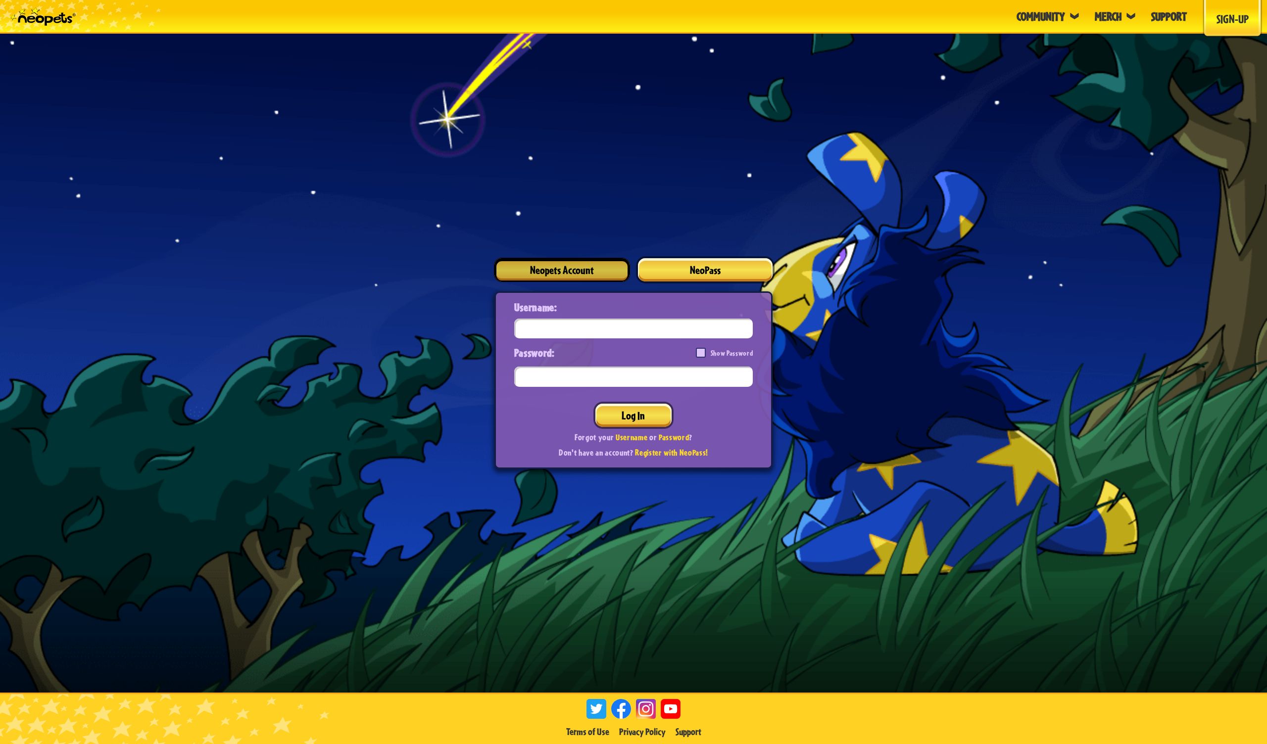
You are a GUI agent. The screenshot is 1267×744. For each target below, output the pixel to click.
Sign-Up (1233, 19)
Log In (633, 415)
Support (688, 732)
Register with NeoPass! (671, 452)
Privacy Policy (642, 732)
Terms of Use (587, 732)
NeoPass (705, 270)
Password (674, 437)
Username (631, 437)
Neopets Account (562, 270)
